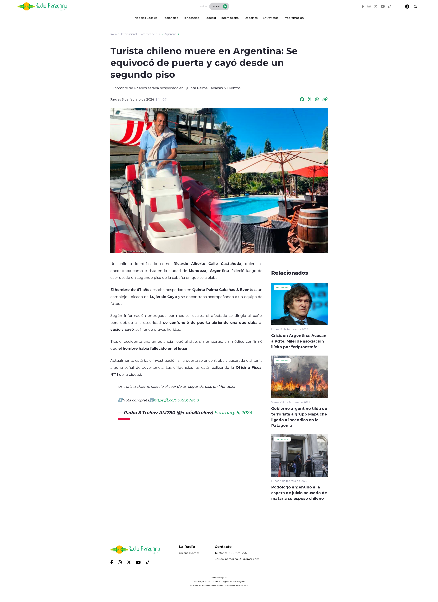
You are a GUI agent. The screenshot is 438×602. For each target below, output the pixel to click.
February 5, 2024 (233, 412)
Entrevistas (271, 18)
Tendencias (191, 18)
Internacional (230, 18)
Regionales (170, 18)
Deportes (251, 18)
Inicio (113, 34)
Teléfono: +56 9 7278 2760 (231, 553)
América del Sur (150, 34)
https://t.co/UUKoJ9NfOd (176, 400)
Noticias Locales (145, 18)
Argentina (170, 34)
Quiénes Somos (189, 553)
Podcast (210, 18)
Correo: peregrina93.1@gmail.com (237, 559)
